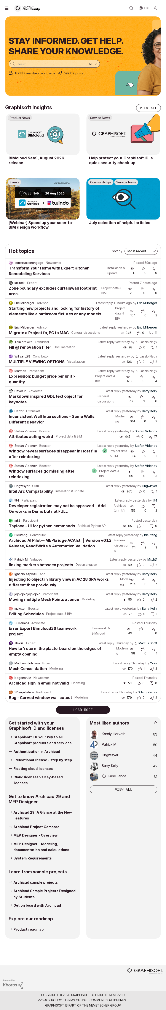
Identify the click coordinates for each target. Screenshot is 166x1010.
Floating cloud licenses (33, 768)
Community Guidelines (107, 1000)
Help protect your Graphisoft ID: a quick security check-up (121, 160)
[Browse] (8, 8)
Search (131, 8)
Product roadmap (28, 929)
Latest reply (104, 303)
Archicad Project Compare (36, 827)
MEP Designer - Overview (35, 835)
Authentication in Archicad (36, 751)
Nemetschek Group (105, 1005)
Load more (83, 710)
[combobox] (54, 64)
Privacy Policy (50, 1000)
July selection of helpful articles (119, 222)
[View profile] (11, 262)
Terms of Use (76, 1000)
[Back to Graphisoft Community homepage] (28, 8)
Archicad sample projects (35, 882)
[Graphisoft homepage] (145, 971)
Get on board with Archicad (37, 905)
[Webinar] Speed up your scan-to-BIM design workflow (41, 225)
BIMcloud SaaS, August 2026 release (36, 160)
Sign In (157, 8)
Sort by (117, 251)
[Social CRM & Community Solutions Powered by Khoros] (13, 984)
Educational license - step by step (42, 760)
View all (148, 108)
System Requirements (32, 858)
